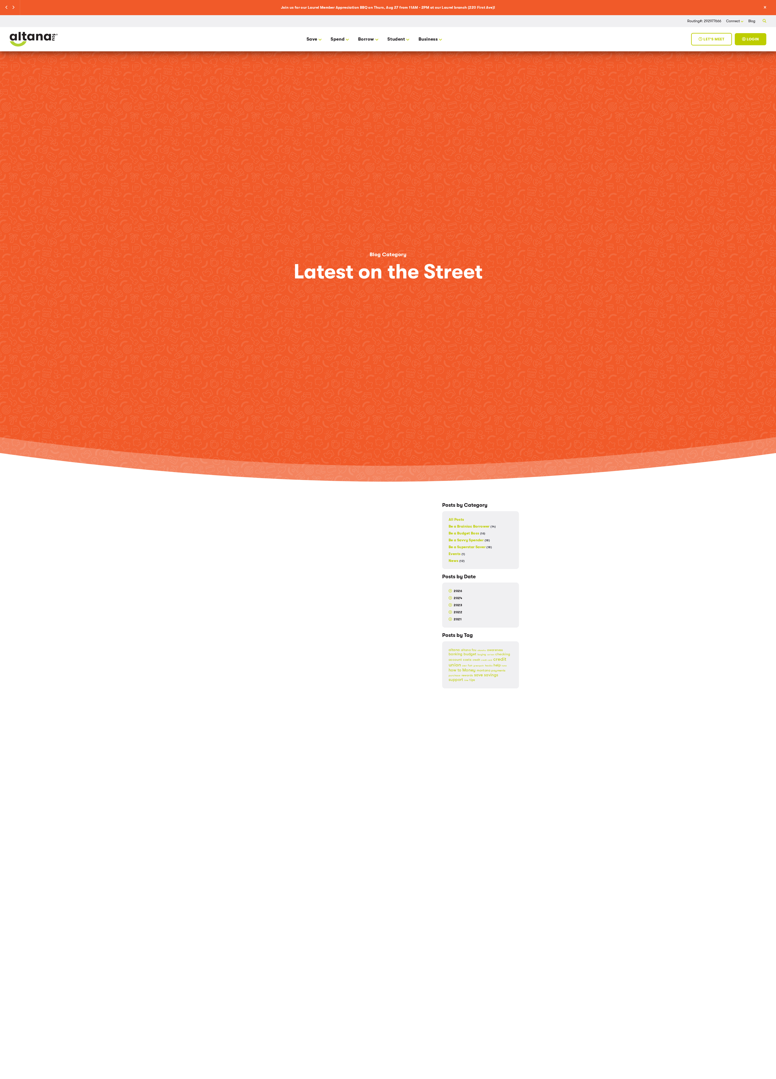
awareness (495, 650)
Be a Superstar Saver (470, 547)
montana (483, 670)
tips (472, 680)
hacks (488, 665)
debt (464, 666)
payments (498, 670)
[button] (6, 7)
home (504, 666)
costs (467, 660)
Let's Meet (713, 39)
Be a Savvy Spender (469, 540)
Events (457, 554)
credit (476, 659)
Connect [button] (733, 21)
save (478, 674)
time (466, 680)
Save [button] (312, 39)
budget (470, 654)
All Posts (456, 520)
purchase (454, 675)
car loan (490, 655)
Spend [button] (338, 39)
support (456, 679)
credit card (486, 660)
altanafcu (482, 650)
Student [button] (396, 39)
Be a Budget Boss (467, 533)
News (457, 561)
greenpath (478, 666)
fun (470, 665)
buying (482, 654)
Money (469, 670)
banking (456, 654)
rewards (467, 675)
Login (752, 39)
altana (454, 650)
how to (455, 670)
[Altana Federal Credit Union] (34, 39)
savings (491, 675)
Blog (751, 21)
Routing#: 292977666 (704, 21)
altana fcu (469, 650)
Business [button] (428, 39)
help (497, 665)
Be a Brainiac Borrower (472, 526)
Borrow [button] (366, 39)
